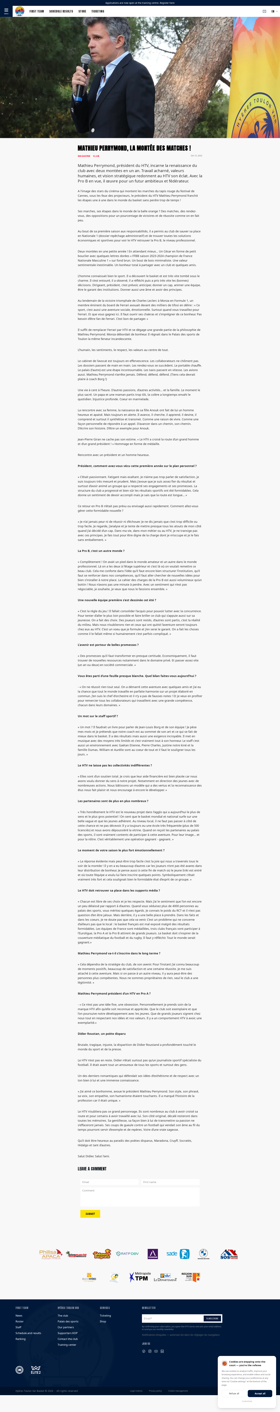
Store (82, 11)
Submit (90, 1214)
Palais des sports (68, 1321)
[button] (6, 11)
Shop (103, 1321)
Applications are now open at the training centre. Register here (140, 2)
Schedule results (61, 11)
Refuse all (234, 1393)
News (19, 1315)
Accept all (260, 1393)
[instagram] (150, 1351)
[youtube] (156, 1351)
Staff (18, 1327)
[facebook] (144, 1351)
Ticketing (97, 11)
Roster (20, 1321)
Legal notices (136, 1391)
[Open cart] (264, 11)
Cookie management (178, 1391)
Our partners (66, 1327)
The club (63, 1315)
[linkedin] (162, 1351)
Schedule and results (28, 1333)
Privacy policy (155, 1391)
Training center (67, 1345)
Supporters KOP (68, 1333)
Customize (247, 1401)
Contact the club (68, 1339)
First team (36, 11)
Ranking (21, 1339)
